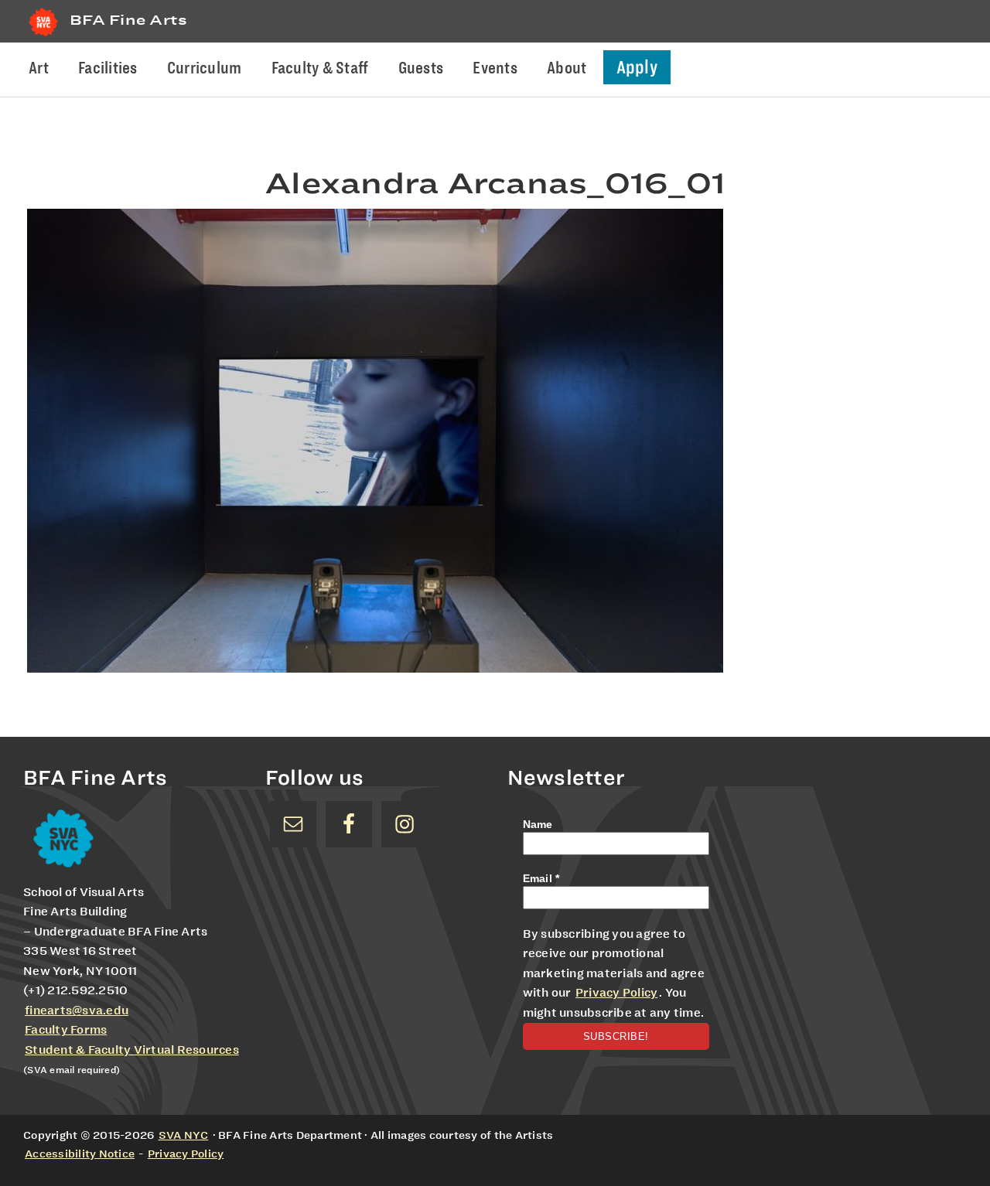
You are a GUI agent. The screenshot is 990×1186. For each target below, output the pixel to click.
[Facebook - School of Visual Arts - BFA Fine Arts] (349, 824)
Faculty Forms (66, 1030)
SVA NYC (184, 1135)
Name (538, 824)
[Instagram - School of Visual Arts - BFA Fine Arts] (404, 824)
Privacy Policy (616, 992)
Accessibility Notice (80, 1153)
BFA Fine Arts (128, 19)
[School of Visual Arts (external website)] (43, 36)
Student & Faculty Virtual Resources (132, 1050)
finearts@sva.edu (76, 1010)
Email (541, 878)
